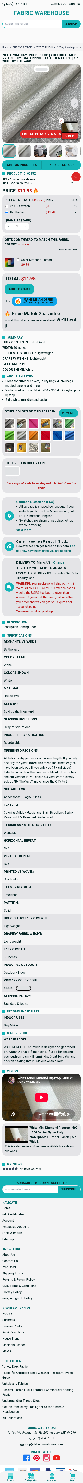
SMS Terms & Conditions (19, 1286)
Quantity (18, 220)
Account (8, 1220)
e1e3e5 (10, 988)
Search (71, 24)
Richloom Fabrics (13, 1345)
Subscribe (69, 1189)
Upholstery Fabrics (15, 1384)
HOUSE (7, 1314)
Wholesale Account (15, 1227)
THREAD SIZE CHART (68, 249)
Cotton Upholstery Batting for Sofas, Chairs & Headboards (33, 1409)
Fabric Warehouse (24, 179)
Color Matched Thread (36, 260)
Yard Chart (9, 1267)
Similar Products (22, 165)
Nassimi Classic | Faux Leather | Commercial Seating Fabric (37, 1392)
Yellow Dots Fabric (15, 1366)
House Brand (10, 1338)
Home (6, 1208)
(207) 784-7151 (16, 4)
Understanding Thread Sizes (21, 1401)
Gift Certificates (13, 1214)
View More (23, 530)
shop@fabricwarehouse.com (43, 1444)
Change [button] (58, 562)
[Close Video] (61, 121)
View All (68, 413)
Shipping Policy (12, 1273)
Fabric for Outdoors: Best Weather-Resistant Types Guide (37, 1375)
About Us (8, 1255)
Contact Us (58, 4)
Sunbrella (8, 1320)
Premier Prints (12, 1326)
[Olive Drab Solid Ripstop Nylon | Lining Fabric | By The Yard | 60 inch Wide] (46, 448)
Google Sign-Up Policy (17, 1298)
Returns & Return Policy (18, 1279)
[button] (74, 103)
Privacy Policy (12, 1292)
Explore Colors (61, 165)
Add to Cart (19, 289)
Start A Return (12, 1233)
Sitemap (75, 4)
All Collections (12, 1418)
